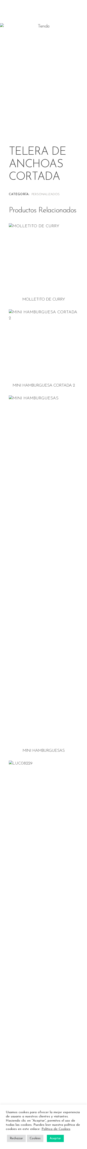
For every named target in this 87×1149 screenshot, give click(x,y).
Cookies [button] (35, 1138)
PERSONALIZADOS (46, 194)
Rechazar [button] (16, 1138)
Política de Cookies (56, 1129)
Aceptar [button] (55, 1138)
